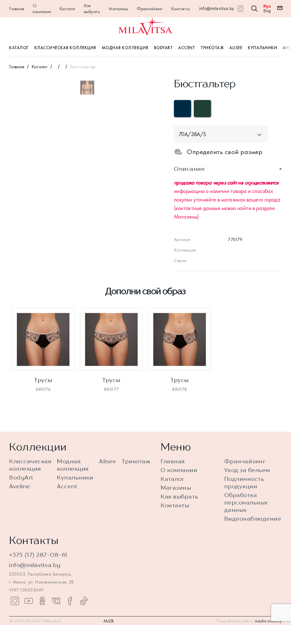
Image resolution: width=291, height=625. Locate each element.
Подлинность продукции (244, 482)
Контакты (180, 8)
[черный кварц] (182, 108)
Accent (186, 47)
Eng (267, 11)
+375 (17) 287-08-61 (38, 554)
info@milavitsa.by (216, 8)
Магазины (118, 8)
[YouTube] (28, 601)
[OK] (42, 601)
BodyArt (163, 47)
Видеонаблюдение (252, 518)
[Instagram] (14, 601)
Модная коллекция (125, 47)
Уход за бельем (247, 470)
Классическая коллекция (65, 47)
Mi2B (108, 621)
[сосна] (202, 108)
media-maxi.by (268, 621)
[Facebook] (70, 601)
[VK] (56, 601)
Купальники (262, 47)
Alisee (235, 47)
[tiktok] (84, 601)
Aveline (19, 486)
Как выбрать (92, 8)
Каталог (67, 8)
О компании (42, 8)
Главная (16, 8)
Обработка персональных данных (246, 502)
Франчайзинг (150, 8)
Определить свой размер (224, 151)
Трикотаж (212, 47)
